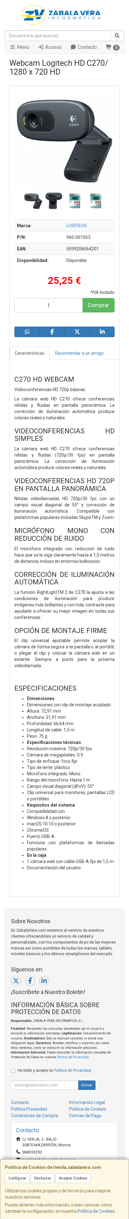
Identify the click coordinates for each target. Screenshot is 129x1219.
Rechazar (42, 1178)
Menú (22, 47)
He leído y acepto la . (55, 1070)
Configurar (17, 1178)
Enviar (86, 1085)
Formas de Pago (85, 1115)
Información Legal (87, 1102)
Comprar (98, 305)
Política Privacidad (29, 1109)
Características (29, 353)
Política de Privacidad (73, 1057)
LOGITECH (76, 225)
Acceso (53, 47)
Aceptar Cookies (73, 1178)
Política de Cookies (96, 1211)
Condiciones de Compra (34, 1115)
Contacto (86, 47)
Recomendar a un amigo (79, 353)
